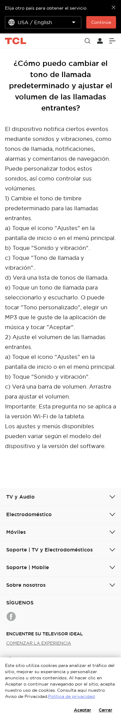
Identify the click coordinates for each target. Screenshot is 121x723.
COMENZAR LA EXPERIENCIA (38, 643)
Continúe (101, 22)
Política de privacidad (71, 696)
